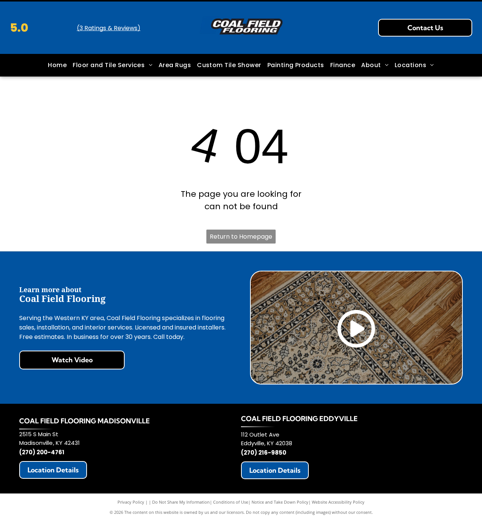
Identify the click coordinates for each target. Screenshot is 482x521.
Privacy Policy (130, 502)
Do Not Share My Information (181, 502)
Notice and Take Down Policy (280, 502)
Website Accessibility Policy (338, 502)
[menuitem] (57, 65)
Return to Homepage (241, 236)
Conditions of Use (230, 502)
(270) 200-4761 (41, 452)
